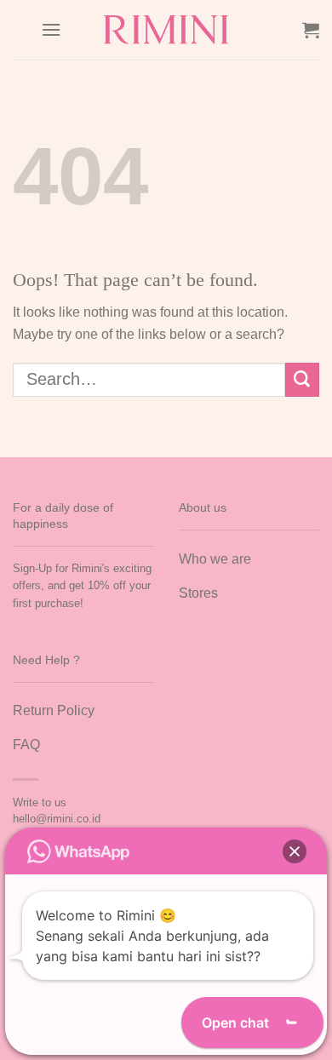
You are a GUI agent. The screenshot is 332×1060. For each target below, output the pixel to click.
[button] (294, 851)
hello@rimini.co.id (56, 818)
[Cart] (310, 30)
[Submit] (302, 379)
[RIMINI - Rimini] (166, 30)
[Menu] (51, 29)
